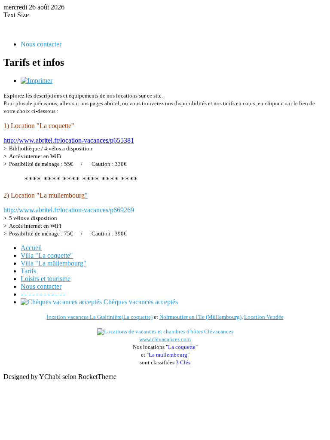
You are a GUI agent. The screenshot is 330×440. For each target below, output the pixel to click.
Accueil (31, 247)
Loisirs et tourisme (45, 278)
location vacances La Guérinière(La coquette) (100, 317)
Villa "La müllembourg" (53, 263)
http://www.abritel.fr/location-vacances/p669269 (68, 210)
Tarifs (28, 271)
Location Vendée (264, 317)
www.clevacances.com (165, 339)
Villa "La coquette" (47, 255)
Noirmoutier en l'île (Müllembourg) (200, 317)
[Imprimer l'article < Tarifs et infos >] (36, 80)
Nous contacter (41, 44)
